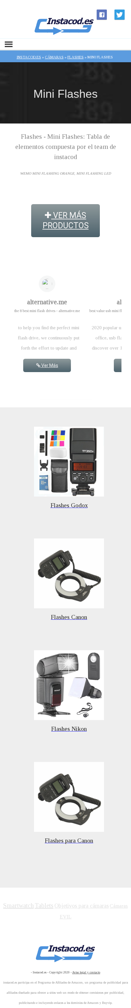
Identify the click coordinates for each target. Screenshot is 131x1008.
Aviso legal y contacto (86, 972)
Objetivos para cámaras (81, 906)
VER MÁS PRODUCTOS (66, 220)
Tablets (44, 905)
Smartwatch (18, 905)
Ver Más (49, 365)
